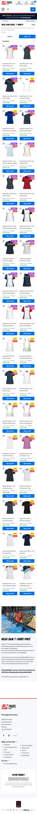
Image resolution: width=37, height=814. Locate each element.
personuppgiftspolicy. (18, 786)
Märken (9, 36)
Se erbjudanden (25, 17)
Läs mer (3, 32)
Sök (33, 9)
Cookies (14, 735)
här (27, 677)
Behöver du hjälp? (31, 21)
